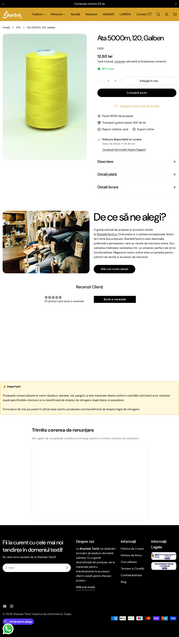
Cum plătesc (129, 562)
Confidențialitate (131, 575)
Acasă (6, 27)
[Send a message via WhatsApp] (8, 628)
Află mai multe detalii (114, 269)
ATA (18, 27)
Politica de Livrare (132, 548)
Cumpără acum (137, 93)
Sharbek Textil (22, 614)
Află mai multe (85, 587)
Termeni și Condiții (132, 568)
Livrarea (119, 61)
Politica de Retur (131, 555)
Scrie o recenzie (115, 299)
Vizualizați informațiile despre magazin (124, 149)
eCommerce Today (59, 614)
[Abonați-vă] (66, 567)
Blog (123, 582)
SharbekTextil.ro (107, 234)
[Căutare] (158, 14)
